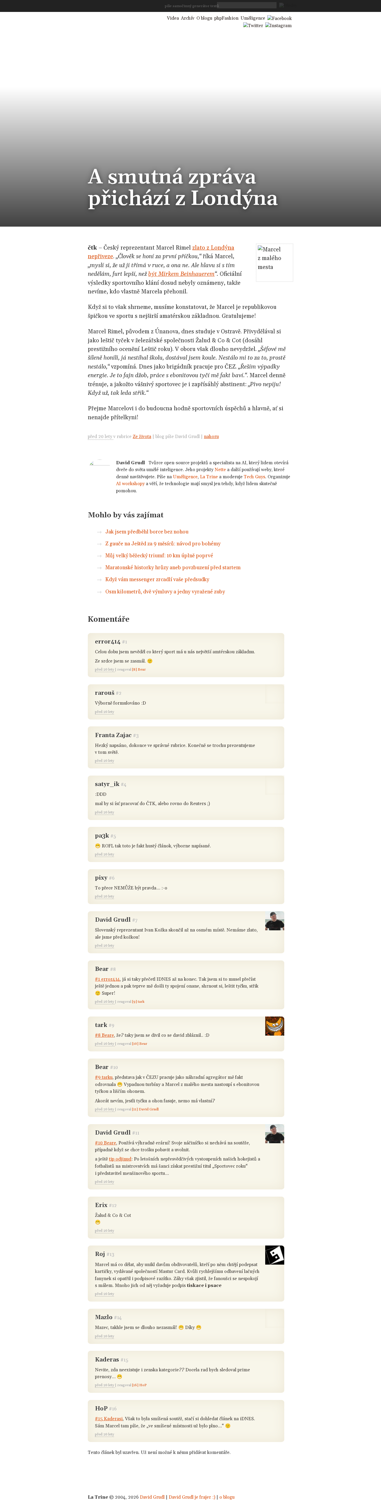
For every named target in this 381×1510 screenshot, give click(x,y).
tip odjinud (120, 1159)
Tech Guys (254, 477)
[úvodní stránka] (121, 17)
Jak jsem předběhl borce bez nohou (146, 532)
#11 (135, 1133)
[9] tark (138, 1002)
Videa (173, 18)
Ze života (142, 437)
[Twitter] (253, 25)
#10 (114, 1067)
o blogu (227, 1497)
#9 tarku (104, 1077)
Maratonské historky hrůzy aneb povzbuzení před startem (173, 567)
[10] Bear (139, 1044)
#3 (136, 736)
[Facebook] (279, 18)
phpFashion (226, 18)
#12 (113, 1206)
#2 (118, 693)
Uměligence (185, 477)
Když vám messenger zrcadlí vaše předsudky (157, 579)
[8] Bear (139, 669)
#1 (124, 642)
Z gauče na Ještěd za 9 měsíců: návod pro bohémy (163, 544)
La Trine (209, 477)
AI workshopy (130, 484)
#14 (118, 1318)
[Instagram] (278, 25)
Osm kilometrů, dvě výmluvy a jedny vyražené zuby (165, 592)
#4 (124, 785)
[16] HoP (139, 1385)
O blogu (204, 18)
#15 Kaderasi (109, 1419)
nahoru (211, 437)
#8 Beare (104, 1035)
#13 (110, 1254)
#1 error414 (107, 979)
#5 (113, 836)
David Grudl (152, 1497)
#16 (113, 1409)
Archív (187, 18)
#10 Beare (105, 1143)
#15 (124, 1360)
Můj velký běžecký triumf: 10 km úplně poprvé (159, 556)
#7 (135, 920)
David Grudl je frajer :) (192, 1497)
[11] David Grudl (145, 1109)
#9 (111, 1025)
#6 (112, 878)
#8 (113, 969)
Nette (220, 470)
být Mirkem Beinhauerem (181, 274)
